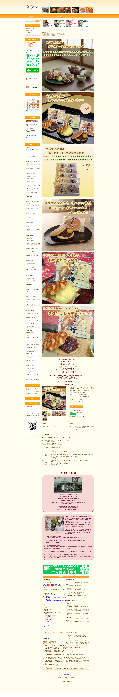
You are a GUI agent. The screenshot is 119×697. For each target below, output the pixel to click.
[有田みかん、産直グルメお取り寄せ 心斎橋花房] (32, 13)
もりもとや (29, 301)
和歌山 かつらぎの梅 (31, 176)
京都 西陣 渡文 (30, 368)
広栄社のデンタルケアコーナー (33, 374)
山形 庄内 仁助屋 (31, 213)
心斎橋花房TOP (32, 16)
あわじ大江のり (30, 238)
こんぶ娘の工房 (30, 245)
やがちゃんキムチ (30, 287)
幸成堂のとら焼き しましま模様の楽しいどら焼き (60, 34)
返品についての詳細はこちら (76, 412)
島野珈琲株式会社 (30, 326)
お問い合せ (59, 16)
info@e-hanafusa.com (69, 681)
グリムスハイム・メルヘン (32, 219)
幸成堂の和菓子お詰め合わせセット (57, 33)
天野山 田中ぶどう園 (31, 181)
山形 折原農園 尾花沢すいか (33, 192)
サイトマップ (73, 16)
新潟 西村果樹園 (30, 178)
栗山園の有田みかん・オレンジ (33, 149)
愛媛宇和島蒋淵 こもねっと (32, 260)
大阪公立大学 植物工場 (31, 198)
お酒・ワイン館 (30, 411)
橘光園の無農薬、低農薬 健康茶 (33, 168)
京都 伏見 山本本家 (31, 335)
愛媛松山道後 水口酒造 (31, 347)
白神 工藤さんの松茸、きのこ (33, 208)
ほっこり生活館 (30, 408)
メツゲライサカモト (31, 272)
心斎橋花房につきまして (31, 28)
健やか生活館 (29, 406)
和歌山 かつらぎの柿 (31, 173)
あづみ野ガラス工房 (31, 360)
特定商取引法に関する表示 (32, 32)
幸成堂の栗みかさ (54, 35)
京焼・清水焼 (29, 353)
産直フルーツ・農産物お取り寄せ (33, 415)
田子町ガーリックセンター (32, 211)
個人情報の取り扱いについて (32, 34)
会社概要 (56, 694)
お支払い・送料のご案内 (31, 30)
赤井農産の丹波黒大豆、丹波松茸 (33, 205)
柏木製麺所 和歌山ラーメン (32, 317)
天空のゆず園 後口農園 (31, 296)
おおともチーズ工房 (31, 280)
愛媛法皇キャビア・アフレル (32, 248)
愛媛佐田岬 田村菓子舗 (31, 231)
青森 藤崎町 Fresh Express (32, 171)
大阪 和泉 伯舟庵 (31, 304)
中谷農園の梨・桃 (30, 158)
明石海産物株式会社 (31, 240)
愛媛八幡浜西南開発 (31, 263)
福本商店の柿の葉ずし (31, 310)
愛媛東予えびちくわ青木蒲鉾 (32, 255)
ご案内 (32, 398)
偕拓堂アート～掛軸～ (31, 362)
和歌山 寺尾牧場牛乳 (31, 278)
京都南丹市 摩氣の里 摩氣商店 (33, 299)
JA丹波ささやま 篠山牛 (31, 269)
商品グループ (33, 403)
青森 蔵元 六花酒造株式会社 (33, 342)
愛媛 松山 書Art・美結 (31, 365)
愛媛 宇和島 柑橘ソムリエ (32, 165)
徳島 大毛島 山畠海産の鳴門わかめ (33, 243)
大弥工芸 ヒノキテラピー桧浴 (33, 379)
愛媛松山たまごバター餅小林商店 (33, 229)
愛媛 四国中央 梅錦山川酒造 (33, 344)
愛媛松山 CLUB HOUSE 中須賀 (33, 320)
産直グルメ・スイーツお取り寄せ (33, 413)
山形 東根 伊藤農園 (31, 156)
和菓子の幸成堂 (46, 33)
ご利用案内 (46, 16)
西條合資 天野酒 (30, 332)
